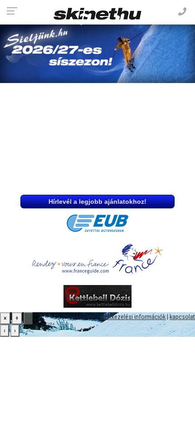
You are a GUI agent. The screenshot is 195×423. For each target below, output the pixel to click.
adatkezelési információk (133, 316)
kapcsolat (182, 316)
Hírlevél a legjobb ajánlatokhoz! (97, 201)
